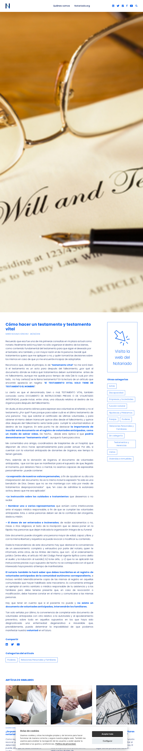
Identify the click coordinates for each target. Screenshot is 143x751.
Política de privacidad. (65, 744)
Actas (112, 386)
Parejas (112, 419)
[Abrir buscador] (136, 5)
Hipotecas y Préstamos (120, 412)
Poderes (11, 659)
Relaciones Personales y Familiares (38, 659)
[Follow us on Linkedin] (113, 5)
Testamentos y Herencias (121, 444)
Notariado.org (82, 5)
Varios (112, 452)
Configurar (107, 741)
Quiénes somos (61, 5)
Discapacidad (116, 392)
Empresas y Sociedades (121, 399)
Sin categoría (116, 435)
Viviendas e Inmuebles (120, 458)
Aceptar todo (107, 734)
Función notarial (117, 406)
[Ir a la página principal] (26, 6)
